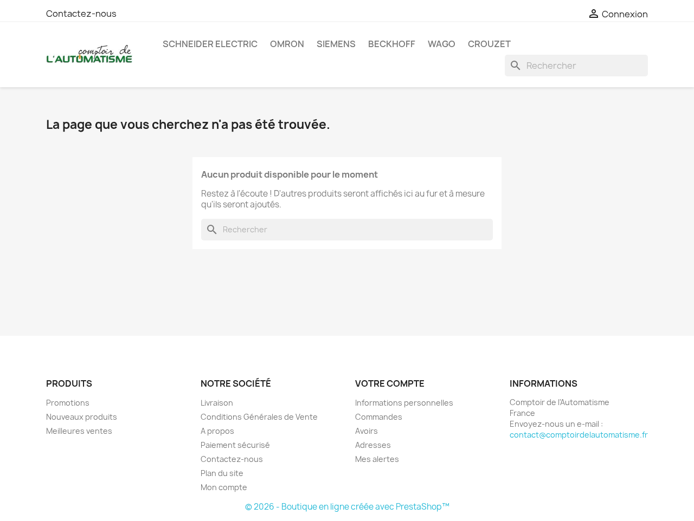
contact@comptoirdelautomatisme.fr (579, 434)
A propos (217, 431)
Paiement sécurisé (235, 445)
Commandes (378, 417)
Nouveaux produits (81, 417)
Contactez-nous (81, 13)
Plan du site (222, 473)
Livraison (217, 403)
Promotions (67, 403)
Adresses (373, 445)
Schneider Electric (210, 44)
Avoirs (366, 431)
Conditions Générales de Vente (259, 417)
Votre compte (390, 383)
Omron (287, 44)
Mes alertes (377, 459)
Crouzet (489, 44)
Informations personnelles (404, 403)
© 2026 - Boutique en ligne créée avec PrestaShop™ (347, 506)
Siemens (336, 44)
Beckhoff (391, 44)
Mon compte (224, 487)
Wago (441, 44)
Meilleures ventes (79, 431)
